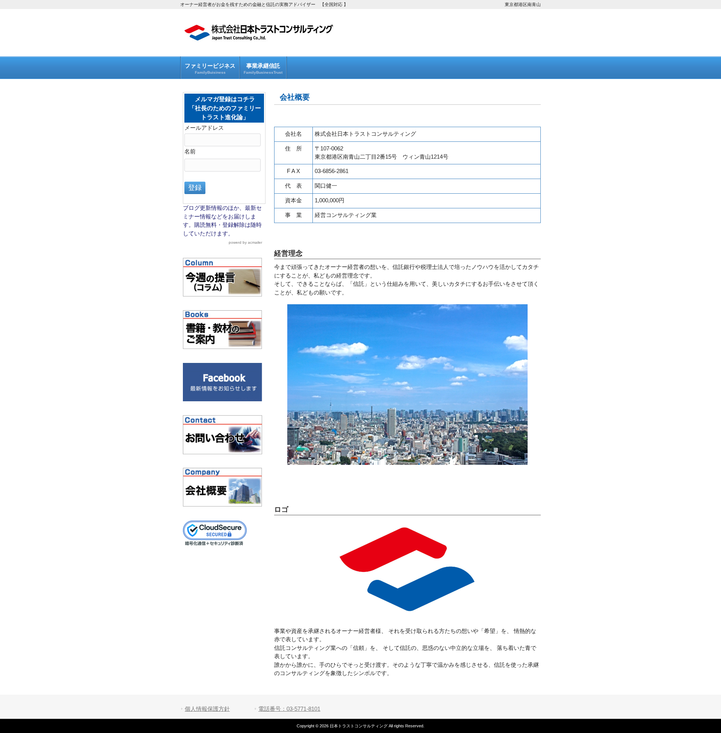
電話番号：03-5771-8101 (289, 709)
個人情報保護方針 (207, 709)
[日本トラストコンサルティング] (259, 38)
